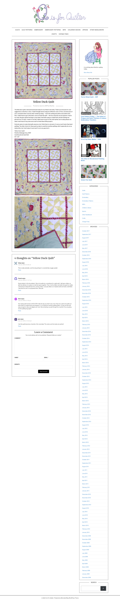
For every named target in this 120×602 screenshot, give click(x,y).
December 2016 (86, 251)
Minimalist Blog (65, 598)
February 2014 (86, 366)
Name (17, 357)
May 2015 (85, 314)
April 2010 (85, 522)
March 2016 (85, 279)
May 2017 (85, 248)
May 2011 (85, 477)
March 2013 (85, 400)
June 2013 (85, 390)
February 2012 (86, 446)
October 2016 (85, 255)
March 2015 (85, 321)
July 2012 (84, 428)
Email (46, 357)
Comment (17, 338)
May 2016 (85, 272)
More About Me (88, 72)
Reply (19, 270)
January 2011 (85, 491)
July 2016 (84, 265)
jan (19, 319)
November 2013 (86, 373)
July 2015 (84, 307)
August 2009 (85, 549)
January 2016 (85, 286)
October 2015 (85, 297)
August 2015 (85, 303)
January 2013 (85, 407)
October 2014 (85, 338)
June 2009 (85, 556)
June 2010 (85, 515)
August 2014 (85, 345)
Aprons (85, 30)
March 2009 (85, 567)
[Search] (103, 588)
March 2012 (85, 442)
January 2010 (85, 532)
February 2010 (86, 529)
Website (17, 364)
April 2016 (85, 276)
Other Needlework (97, 30)
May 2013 (85, 394)
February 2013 (86, 404)
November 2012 (86, 414)
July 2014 (84, 349)
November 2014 (86, 335)
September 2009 (86, 546)
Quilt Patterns (27, 30)
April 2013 (85, 397)
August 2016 (85, 262)
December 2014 (86, 331)
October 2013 (85, 376)
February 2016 (86, 283)
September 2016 (86, 258)
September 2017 (86, 234)
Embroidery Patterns (53, 30)
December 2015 (86, 290)
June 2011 (85, 473)
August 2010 (85, 508)
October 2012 (85, 418)
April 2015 (85, 317)
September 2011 (86, 463)
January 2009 (85, 574)
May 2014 (85, 355)
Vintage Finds (63, 34)
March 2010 (85, 525)
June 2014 (85, 352)
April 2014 (85, 359)
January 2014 (85, 369)
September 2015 (86, 300)
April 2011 (85, 480)
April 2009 (85, 563)
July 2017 (84, 241)
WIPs (64, 30)
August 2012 (85, 425)
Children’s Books (74, 30)
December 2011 (86, 453)
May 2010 (85, 518)
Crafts (54, 34)
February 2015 (86, 324)
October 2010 (85, 501)
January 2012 (85, 449)
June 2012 (85, 432)
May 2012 (85, 435)
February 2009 (86, 570)
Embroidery (38, 30)
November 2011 (86, 456)
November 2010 (86, 498)
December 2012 (86, 411)
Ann (19, 299)
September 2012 (86, 421)
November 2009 (86, 539)
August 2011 (85, 466)
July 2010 (84, 511)
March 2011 (85, 484)
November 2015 (86, 293)
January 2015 (85, 328)
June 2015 (85, 310)
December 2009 (86, 536)
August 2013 (85, 383)
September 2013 (86, 380)
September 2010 (86, 504)
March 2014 (85, 362)
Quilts (17, 30)
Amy (19, 263)
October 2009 (85, 543)
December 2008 (86, 577)
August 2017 (85, 238)
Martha (52, 106)
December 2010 (86, 494)
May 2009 (85, 560)
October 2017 (85, 231)
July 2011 (84, 470)
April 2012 (85, 439)
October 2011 (85, 459)
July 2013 (84, 387)
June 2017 (85, 245)
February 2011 (86, 487)
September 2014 (86, 342)
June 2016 (85, 269)
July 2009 (84, 553)
